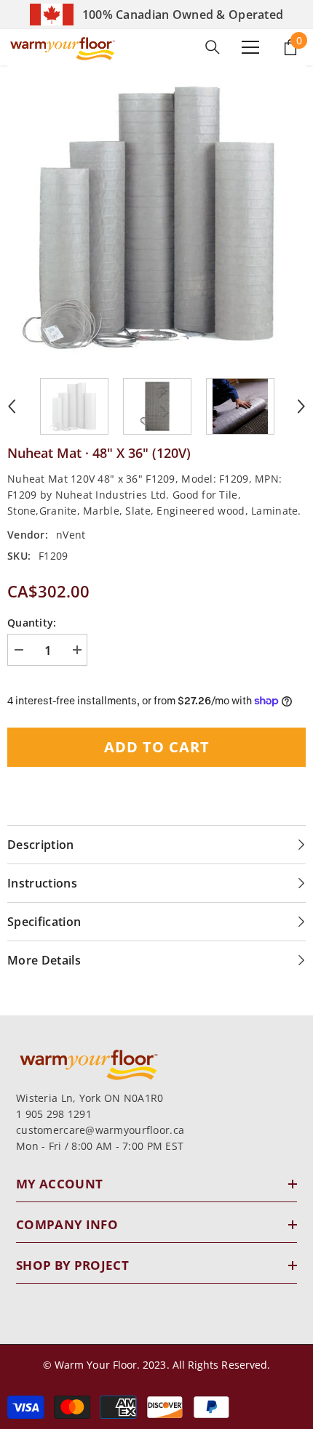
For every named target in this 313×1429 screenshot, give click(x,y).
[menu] (250, 47)
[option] (156, 214)
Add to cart (157, 747)
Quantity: (32, 622)
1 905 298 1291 (54, 1114)
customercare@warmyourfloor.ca (100, 1130)
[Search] (212, 47)
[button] (12, 406)
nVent (70, 535)
